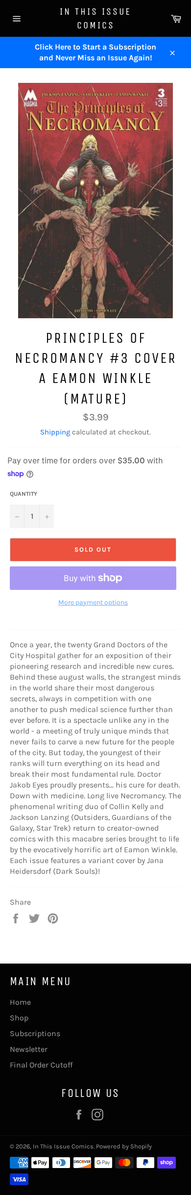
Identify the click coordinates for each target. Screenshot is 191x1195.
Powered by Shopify (124, 1146)
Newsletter (29, 1049)
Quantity (23, 493)
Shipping (55, 432)
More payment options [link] (93, 602)
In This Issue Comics (95, 18)
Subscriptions (35, 1033)
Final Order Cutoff (41, 1064)
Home (20, 1002)
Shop (19, 1017)
